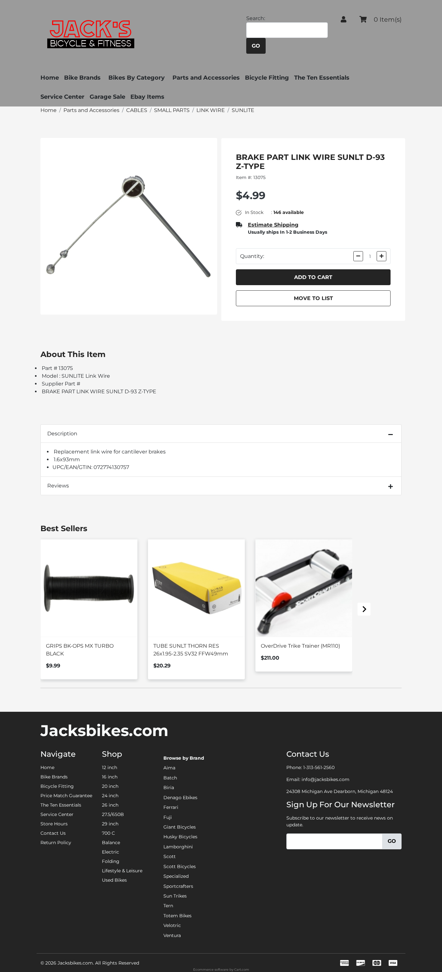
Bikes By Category (136, 77)
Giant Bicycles (179, 827)
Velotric (172, 925)
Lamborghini (178, 847)
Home (49, 77)
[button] (344, 19)
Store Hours (54, 824)
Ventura (172, 935)
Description (62, 433)
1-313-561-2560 (319, 767)
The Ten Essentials (321, 77)
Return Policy (55, 842)
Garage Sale (107, 96)
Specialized (176, 876)
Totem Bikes (177, 916)
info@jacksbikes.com (325, 779)
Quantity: (252, 256)
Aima (169, 768)
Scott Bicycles (179, 866)
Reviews (58, 486)
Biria (168, 787)
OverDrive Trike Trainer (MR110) (300, 646)
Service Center (62, 96)
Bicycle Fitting (267, 77)
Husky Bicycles (180, 837)
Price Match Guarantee (66, 796)
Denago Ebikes (180, 797)
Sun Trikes (175, 896)
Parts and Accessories (206, 77)
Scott (169, 856)
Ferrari (170, 807)
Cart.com (241, 969)
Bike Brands (82, 77)
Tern (168, 906)
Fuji (167, 817)
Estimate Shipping (273, 225)
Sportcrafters (178, 886)
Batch (170, 778)
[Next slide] (364, 609)
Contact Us (53, 833)
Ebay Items (147, 96)
